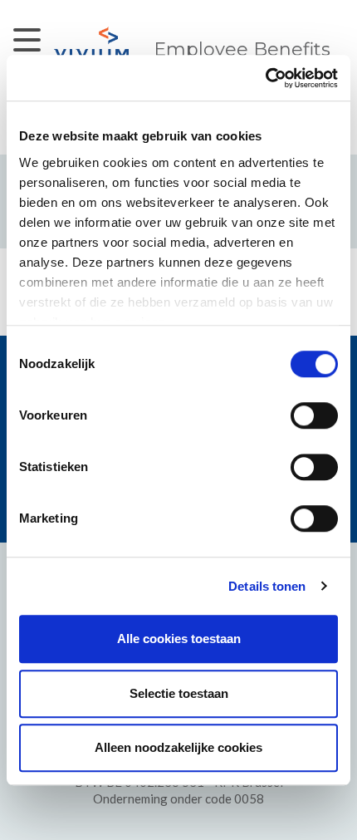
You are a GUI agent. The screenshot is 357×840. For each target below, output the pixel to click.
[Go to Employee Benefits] (91, 43)
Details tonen (267, 586)
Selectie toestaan (179, 693)
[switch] (314, 415)
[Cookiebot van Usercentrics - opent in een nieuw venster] (265, 78)
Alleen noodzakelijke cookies (178, 747)
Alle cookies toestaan (179, 638)
